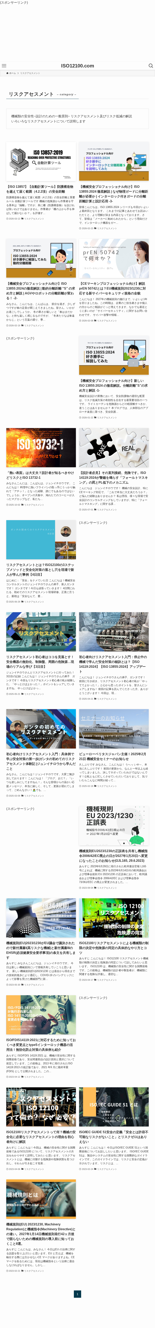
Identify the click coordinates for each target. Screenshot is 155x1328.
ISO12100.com (77, 65)
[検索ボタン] (151, 66)
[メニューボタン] (4, 66)
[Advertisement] (77, 33)
